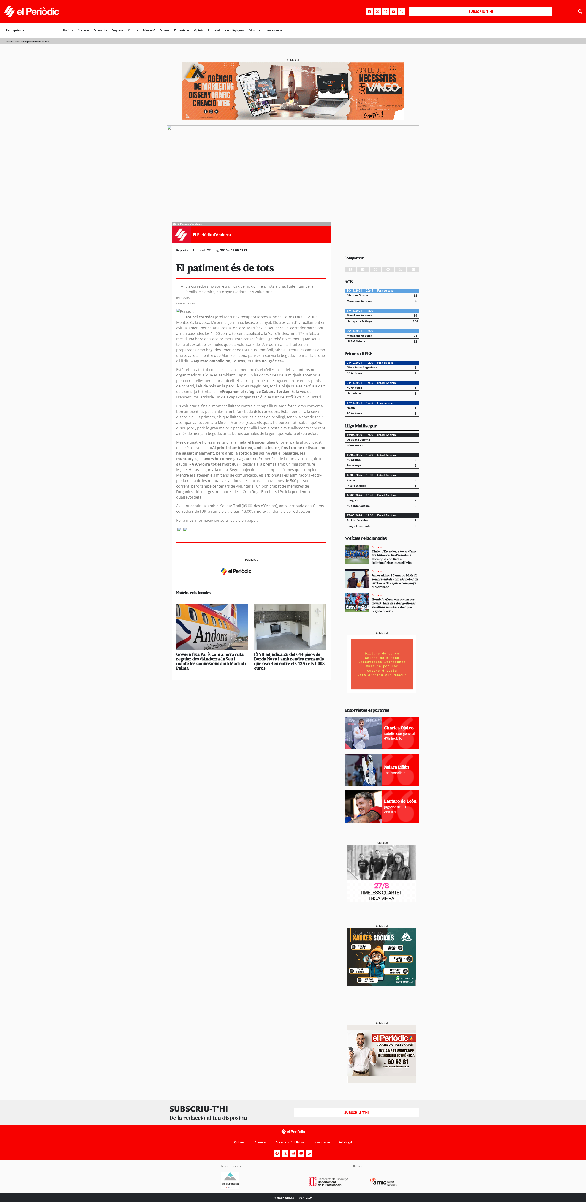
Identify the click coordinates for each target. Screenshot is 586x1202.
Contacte (261, 1142)
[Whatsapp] (401, 11)
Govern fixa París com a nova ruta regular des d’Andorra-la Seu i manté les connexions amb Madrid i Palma (211, 661)
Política (68, 30)
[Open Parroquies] (23, 30)
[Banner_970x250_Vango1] (293, 118)
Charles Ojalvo (399, 728)
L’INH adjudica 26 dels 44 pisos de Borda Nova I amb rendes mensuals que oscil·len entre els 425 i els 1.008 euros (289, 661)
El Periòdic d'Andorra (212, 234)
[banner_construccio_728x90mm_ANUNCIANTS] (251, 579)
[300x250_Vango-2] (381, 984)
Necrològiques (234, 30)
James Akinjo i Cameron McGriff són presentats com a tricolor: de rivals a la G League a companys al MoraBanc (395, 581)
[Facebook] (369, 11)
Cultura (133, 30)
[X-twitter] (377, 11)
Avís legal (345, 1142)
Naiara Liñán (396, 767)
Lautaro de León (400, 801)
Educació (149, 30)
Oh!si (252, 30)
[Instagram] (385, 11)
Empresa (117, 30)
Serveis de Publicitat (290, 1142)
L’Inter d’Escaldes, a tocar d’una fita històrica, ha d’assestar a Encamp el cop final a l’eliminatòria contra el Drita (394, 557)
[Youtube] (393, 11)
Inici (8, 41)
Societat (83, 30)
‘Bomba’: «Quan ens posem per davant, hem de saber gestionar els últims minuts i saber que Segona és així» (394, 605)
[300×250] (381, 691)
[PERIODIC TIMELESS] (381, 901)
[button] (580, 11)
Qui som (240, 1142)
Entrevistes (182, 30)
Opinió (198, 30)
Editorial (214, 30)
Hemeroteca (273, 30)
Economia (100, 30)
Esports (165, 30)
